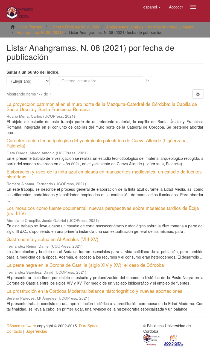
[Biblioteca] (152, 340)
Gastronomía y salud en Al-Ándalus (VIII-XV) (52, 239)
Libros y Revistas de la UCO (74, 27)
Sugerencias (36, 331)
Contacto (14, 331)
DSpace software (21, 325)
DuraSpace (88, 325)
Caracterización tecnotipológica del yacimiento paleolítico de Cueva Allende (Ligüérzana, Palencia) (97, 143)
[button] (152, 7)
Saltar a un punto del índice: (33, 72)
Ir (147, 80)
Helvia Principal (30, 27)
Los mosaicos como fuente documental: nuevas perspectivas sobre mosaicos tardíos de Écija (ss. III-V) (103, 210)
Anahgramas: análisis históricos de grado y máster (150, 27)
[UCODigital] (174, 340)
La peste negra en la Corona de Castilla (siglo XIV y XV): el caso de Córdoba (85, 264)
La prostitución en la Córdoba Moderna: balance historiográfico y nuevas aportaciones (94, 290)
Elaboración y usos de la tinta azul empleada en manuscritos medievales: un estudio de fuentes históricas (104, 174)
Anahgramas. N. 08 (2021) (40, 32)
